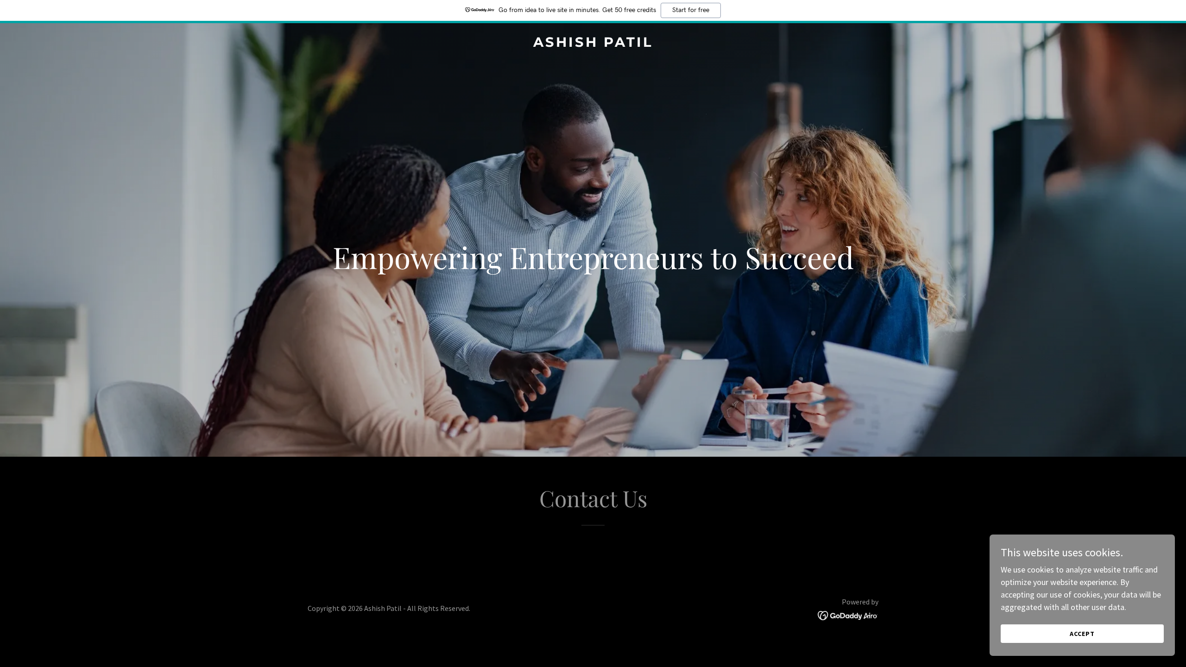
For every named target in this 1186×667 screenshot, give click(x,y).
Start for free (690, 10)
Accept (1082, 633)
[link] (593, 43)
